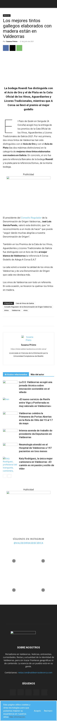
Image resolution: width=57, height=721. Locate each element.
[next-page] (9, 476)
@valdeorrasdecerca (28, 542)
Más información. (17, 717)
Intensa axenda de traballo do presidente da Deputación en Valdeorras (35, 434)
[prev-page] (5, 476)
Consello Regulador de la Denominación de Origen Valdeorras (28, 307)
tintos (6, 310)
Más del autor (37, 374)
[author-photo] (28, 340)
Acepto (37, 710)
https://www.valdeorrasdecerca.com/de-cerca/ (28, 349)
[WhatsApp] (19, 48)
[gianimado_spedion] (28, 493)
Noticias (7, 15)
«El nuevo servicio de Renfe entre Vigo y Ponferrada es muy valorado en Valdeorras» (35, 402)
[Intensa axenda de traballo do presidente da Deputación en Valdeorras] (10, 434)
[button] (5, 4)
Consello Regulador (31, 217)
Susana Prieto (11, 41)
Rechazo (48, 710)
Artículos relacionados (16, 374)
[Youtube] (34, 361)
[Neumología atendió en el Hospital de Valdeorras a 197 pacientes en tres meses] (10, 448)
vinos (25, 310)
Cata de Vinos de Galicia (25, 303)
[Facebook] (6, 48)
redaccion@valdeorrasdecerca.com (35, 672)
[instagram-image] (14, 560)
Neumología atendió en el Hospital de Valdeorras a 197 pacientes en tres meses (35, 448)
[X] (12, 48)
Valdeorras (16, 310)
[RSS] (28, 692)
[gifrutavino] (28, 178)
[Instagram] (28, 361)
